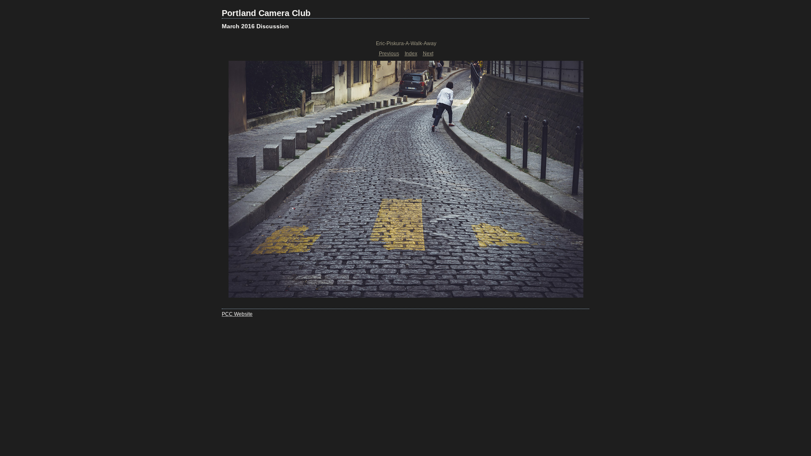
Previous (389, 54)
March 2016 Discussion (255, 26)
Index (411, 54)
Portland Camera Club (266, 13)
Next (428, 54)
